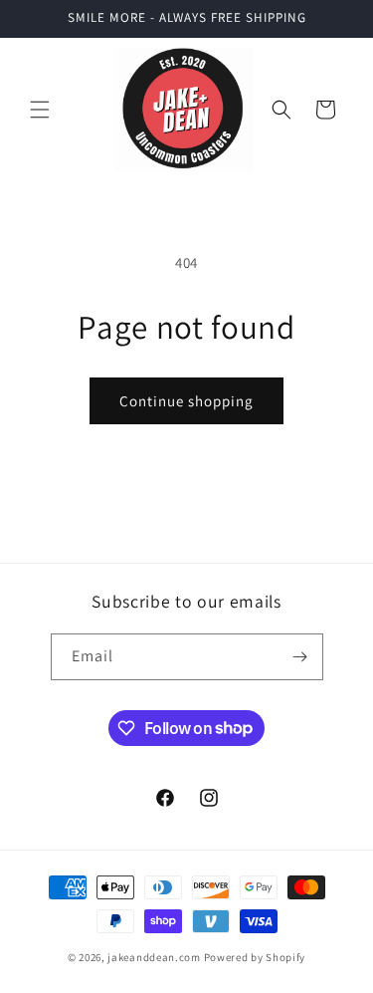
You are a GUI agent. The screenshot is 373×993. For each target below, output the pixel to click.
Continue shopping (186, 400)
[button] (40, 109)
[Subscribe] (300, 656)
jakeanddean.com (154, 957)
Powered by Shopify (255, 957)
